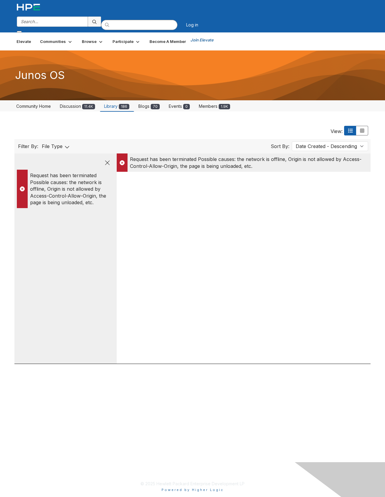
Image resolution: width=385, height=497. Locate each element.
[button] (56, 41)
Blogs (148, 106)
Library (115, 106)
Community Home (33, 106)
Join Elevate (202, 40)
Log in (192, 24)
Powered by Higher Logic (193, 490)
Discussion (76, 106)
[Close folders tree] (107, 162)
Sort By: (280, 146)
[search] (94, 22)
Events (178, 106)
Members (213, 106)
